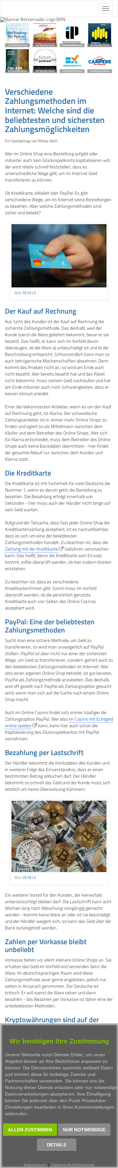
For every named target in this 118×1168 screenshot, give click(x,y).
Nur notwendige (84, 1129)
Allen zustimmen (30, 1129)
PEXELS (29, 293)
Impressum (35, 1164)
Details (56, 1144)
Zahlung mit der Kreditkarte (31, 548)
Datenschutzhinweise (73, 1164)
